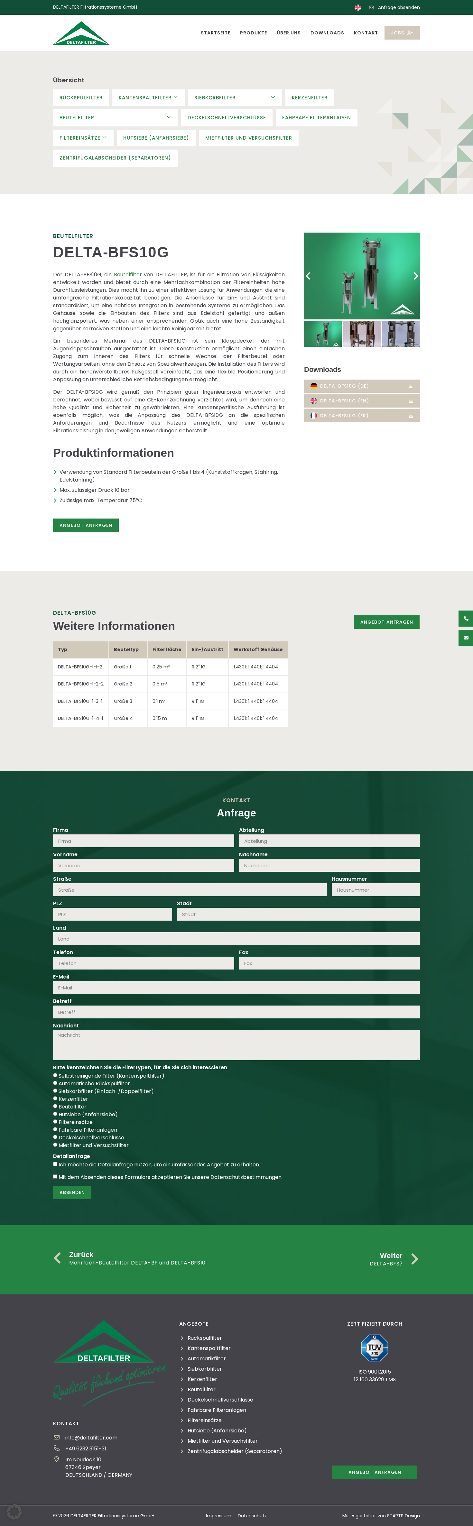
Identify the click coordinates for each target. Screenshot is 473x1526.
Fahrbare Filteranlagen (316, 117)
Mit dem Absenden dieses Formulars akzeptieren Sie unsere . (171, 1177)
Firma (60, 831)
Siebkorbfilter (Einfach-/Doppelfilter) (106, 1091)
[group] (362, 276)
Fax (243, 953)
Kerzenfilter (310, 97)
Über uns (289, 33)
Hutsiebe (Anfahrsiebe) (156, 137)
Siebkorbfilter (215, 97)
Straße (62, 880)
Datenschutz (252, 1515)
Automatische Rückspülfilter (94, 1083)
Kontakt (366, 33)
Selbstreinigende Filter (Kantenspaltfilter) (111, 1076)
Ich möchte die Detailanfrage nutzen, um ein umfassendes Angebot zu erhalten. (159, 1164)
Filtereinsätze (80, 137)
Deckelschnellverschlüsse (227, 117)
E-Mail (61, 977)
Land (59, 928)
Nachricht (66, 1026)
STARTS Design (403, 1515)
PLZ (57, 904)
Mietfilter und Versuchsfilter (248, 137)
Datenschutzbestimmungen (246, 1177)
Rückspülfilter (81, 97)
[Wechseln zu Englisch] (358, 8)
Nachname (253, 855)
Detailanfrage (71, 1157)
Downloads (327, 33)
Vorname (65, 855)
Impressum (218, 1515)
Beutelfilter (77, 117)
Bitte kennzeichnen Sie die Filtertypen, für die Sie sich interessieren (140, 1068)
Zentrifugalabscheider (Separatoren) (115, 157)
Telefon (63, 953)
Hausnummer (349, 880)
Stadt (184, 904)
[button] (308, 276)
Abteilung (251, 831)
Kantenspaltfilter (145, 97)
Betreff (62, 1002)
